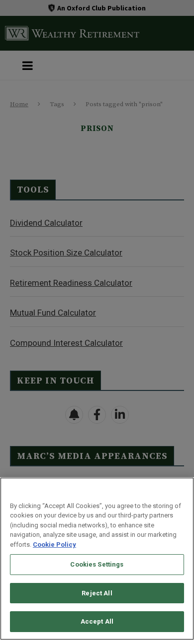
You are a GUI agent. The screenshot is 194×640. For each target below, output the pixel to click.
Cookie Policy (54, 544)
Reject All (97, 593)
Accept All (97, 621)
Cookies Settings (96, 564)
